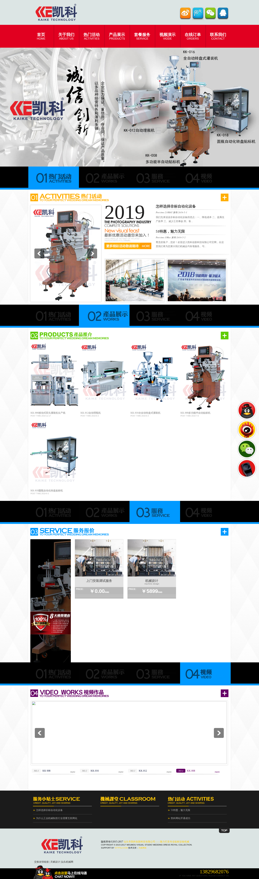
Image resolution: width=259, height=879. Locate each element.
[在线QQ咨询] (223, 13)
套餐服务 (142, 36)
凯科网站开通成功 (180, 818)
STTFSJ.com (121, 848)
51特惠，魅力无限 (180, 810)
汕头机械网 (67, 861)
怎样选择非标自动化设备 (49, 810)
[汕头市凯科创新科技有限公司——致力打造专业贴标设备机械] (57, 20)
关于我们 (66, 36)
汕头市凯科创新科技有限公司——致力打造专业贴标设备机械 (156, 841)
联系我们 (218, 36)
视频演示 (167, 36)
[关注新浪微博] (186, 13)
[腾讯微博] (198, 13)
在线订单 (193, 36)
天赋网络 (142, 848)
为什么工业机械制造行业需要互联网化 (56, 818)
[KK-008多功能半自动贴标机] (65, 253)
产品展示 (117, 36)
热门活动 (92, 36)
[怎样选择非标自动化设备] (197, 300)
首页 (41, 36)
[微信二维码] (211, 13)
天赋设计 (55, 861)
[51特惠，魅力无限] (135, 300)
